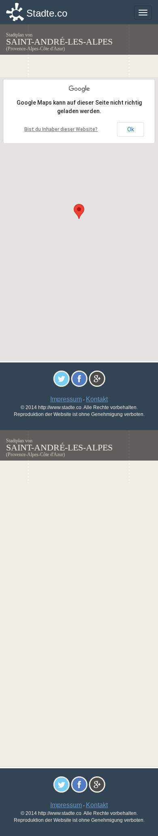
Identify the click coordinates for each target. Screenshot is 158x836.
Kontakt (97, 399)
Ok (130, 129)
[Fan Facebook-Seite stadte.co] (79, 378)
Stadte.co (46, 13)
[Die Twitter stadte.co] (61, 378)
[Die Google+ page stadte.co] (97, 378)
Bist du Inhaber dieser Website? (61, 129)
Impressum (66, 399)
